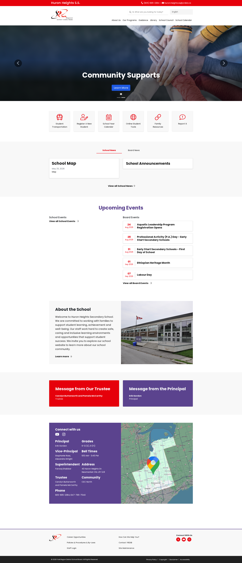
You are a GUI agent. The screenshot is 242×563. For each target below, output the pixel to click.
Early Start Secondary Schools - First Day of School (161, 250)
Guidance (143, 20)
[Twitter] (178, 539)
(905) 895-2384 (151, 3)
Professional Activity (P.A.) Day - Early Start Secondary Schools (162, 238)
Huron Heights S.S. (65, 3)
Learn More (121, 88)
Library (153, 20)
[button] (18, 63)
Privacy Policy (151, 559)
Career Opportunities (76, 537)
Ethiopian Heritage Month (153, 263)
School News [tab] (109, 150)
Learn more (62, 356)
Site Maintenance (126, 548)
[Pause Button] (121, 94)
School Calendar (183, 20)
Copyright (163, 559)
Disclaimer (173, 559)
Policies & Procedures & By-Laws (81, 542)
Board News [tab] (134, 150)
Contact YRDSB (125, 542)
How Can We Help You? (129, 537)
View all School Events (62, 221)
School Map (64, 163)
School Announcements (148, 163)
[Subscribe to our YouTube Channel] (58, 434)
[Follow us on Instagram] (65, 434)
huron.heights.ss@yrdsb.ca (177, 3)
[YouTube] (184, 539)
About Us (116, 20)
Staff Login (71, 548)
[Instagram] (189, 539)
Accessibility (185, 559)
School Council (166, 20)
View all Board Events (136, 283)
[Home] (62, 15)
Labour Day (144, 275)
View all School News (120, 185)
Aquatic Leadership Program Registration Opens (156, 226)
